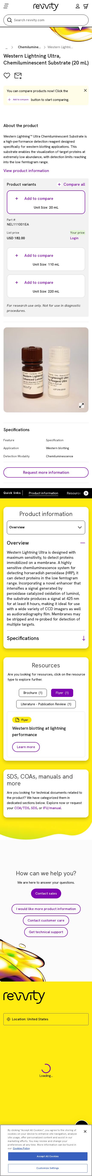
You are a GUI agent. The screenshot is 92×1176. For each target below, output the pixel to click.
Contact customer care (46, 920)
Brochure (32, 692)
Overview (17, 527)
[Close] (85, 1131)
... (6, 47)
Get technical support (46, 932)
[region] (46, 1150)
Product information (43, 493)
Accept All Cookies (48, 1156)
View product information (26, 170)
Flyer (62, 692)
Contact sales (46, 893)
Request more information (46, 472)
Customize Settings (47, 1168)
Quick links (12, 493)
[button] (77, 7)
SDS (33, 808)
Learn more (26, 747)
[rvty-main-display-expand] (81, 405)
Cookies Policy (21, 1148)
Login (74, 238)
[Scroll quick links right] (83, 493)
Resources (75, 493)
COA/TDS (21, 808)
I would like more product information (46, 909)
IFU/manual (52, 808)
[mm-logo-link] (46, 6)
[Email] (18, 78)
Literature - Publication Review (46, 704)
